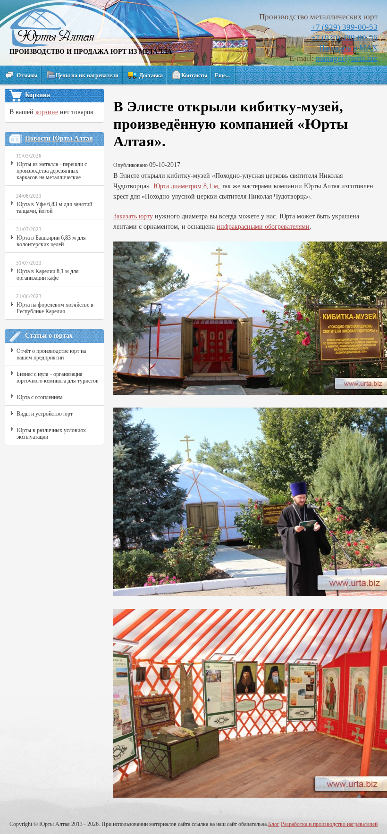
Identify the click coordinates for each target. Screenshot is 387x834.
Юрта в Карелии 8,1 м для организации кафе (48, 274)
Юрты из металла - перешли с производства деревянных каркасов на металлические (52, 171)
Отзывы (27, 75)
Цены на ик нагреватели (87, 75)
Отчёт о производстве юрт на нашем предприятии (51, 354)
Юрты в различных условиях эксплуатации (51, 433)
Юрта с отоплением (40, 397)
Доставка (151, 75)
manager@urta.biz (347, 58)
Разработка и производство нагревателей (329, 824)
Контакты (194, 75)
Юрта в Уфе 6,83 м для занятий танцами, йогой (54, 207)
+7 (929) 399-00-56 (344, 37)
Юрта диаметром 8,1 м (185, 186)
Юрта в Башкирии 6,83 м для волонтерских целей (51, 241)
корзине (46, 112)
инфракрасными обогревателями (263, 226)
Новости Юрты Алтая (59, 138)
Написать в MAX (348, 47)
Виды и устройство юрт (45, 413)
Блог (273, 824)
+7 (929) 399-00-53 (344, 27)
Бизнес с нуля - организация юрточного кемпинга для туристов (58, 377)
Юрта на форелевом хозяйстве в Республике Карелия (55, 308)
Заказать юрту (133, 216)
